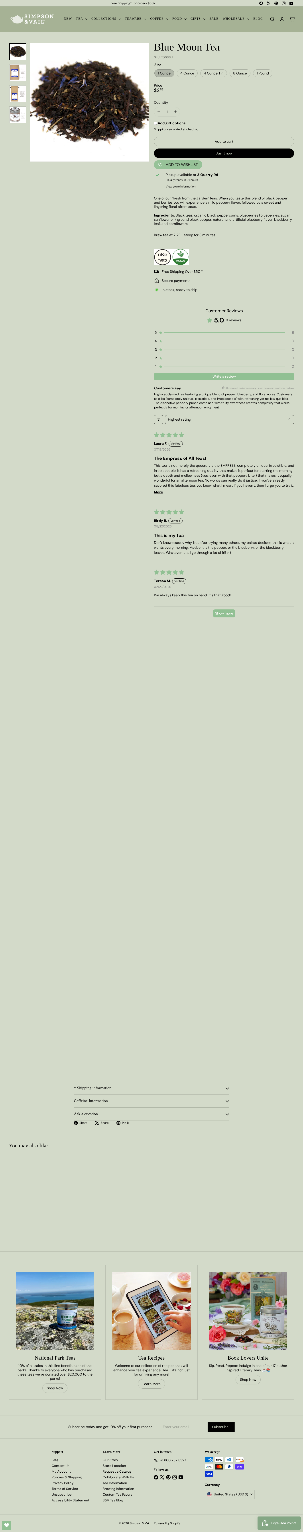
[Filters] (158, 419)
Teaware (134, 18)
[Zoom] (89, 102)
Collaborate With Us (118, 1477)
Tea (80, 18)
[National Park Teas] (55, 1311)
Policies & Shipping (67, 1477)
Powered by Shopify (167, 1523)
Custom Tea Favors (117, 1494)
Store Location (114, 1466)
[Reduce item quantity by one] (158, 112)
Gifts (196, 18)
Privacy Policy (62, 1483)
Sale (214, 18)
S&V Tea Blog (113, 1500)
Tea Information (115, 1483)
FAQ (55, 1460)
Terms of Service (65, 1489)
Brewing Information (118, 1489)
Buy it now (224, 153)
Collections (104, 18)
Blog (258, 18)
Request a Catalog (117, 1471)
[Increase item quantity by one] (175, 112)
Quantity (161, 102)
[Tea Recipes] (151, 1311)
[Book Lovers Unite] (248, 1311)
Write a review (224, 376)
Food (177, 18)
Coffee (157, 18)
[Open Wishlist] (6, 1525)
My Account (61, 1471)
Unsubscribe (62, 1494)
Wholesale (234, 18)
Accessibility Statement (70, 1500)
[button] (224, 332)
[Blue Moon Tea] (32, 1191)
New (68, 18)
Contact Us (60, 1466)
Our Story (110, 1460)
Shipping (160, 129)
